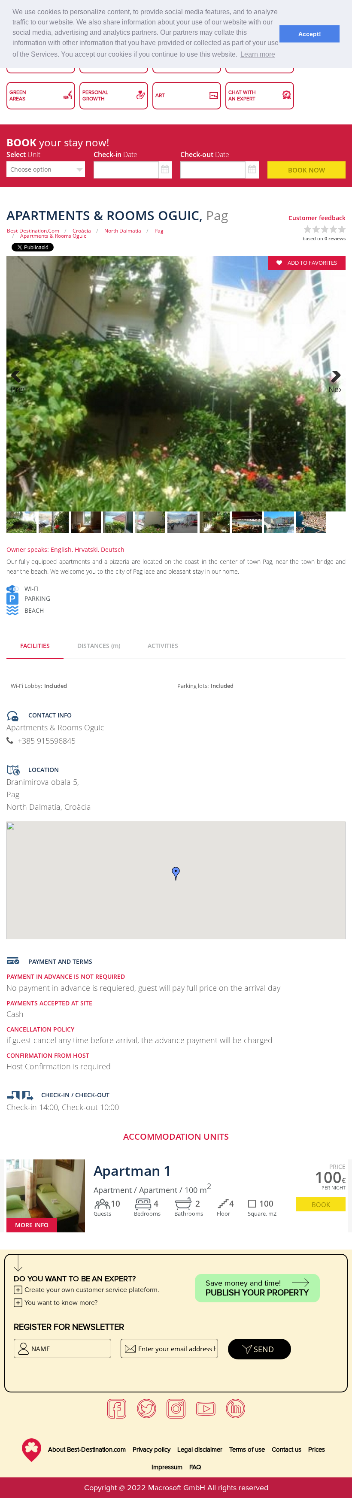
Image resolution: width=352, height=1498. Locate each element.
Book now (306, 170)
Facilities (35, 646)
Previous (17, 389)
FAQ (195, 1467)
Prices (316, 1449)
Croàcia (82, 230)
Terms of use (247, 1449)
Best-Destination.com (33, 230)
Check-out (204, 154)
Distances (98, 646)
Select (23, 154)
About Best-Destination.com (87, 1449)
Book (321, 1204)
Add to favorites (311, 262)
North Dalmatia (122, 230)
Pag (159, 230)
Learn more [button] (257, 54)
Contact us (286, 1449)
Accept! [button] (309, 33)
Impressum (167, 1467)
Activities (163, 646)
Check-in (115, 154)
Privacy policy (151, 1449)
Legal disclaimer (199, 1449)
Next (334, 389)
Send (264, 1349)
